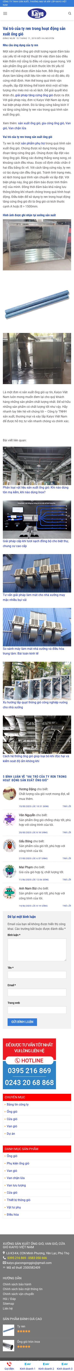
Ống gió (12, 1111)
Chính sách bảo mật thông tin (23, 1289)
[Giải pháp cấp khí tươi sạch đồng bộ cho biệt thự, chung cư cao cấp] (37, 519)
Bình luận (14, 935)
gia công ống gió (53, 123)
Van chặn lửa (17, 128)
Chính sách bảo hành (17, 1284)
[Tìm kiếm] (69, 13)
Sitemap (8, 1303)
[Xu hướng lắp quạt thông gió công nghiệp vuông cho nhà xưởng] (37, 681)
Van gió (12, 1126)
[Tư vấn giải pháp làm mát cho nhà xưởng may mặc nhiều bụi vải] (37, 573)
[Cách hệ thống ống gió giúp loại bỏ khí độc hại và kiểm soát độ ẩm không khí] (37, 735)
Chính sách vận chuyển (18, 1294)
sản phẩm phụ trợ (33, 143)
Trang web (14, 1003)
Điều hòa (13, 1214)
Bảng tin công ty (18, 1104)
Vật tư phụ (14, 1207)
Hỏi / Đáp (9, 1299)
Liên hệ (8, 1308)
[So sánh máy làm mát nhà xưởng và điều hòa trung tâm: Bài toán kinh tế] (37, 627)
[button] (5, 13)
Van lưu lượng (16, 1185)
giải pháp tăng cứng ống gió (34, 95)
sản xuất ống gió (29, 123)
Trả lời (67, 806)
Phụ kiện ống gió (18, 1163)
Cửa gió (12, 1119)
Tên (10, 967)
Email (12, 985)
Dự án (11, 1133)
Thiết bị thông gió (18, 1200)
